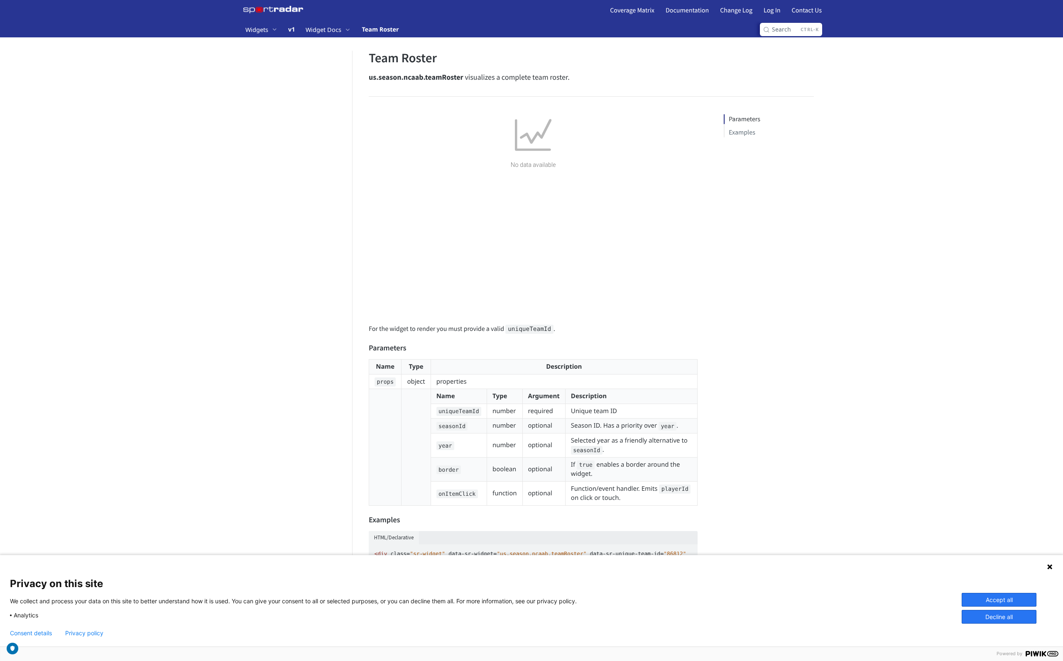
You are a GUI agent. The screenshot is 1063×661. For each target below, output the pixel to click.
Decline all (999, 616)
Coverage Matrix (632, 10)
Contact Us (807, 10)
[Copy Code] (687, 551)
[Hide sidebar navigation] (350, 321)
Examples (742, 132)
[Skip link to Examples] (363, 520)
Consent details (31, 633)
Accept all (999, 599)
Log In (772, 10)
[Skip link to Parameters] (363, 348)
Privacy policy (84, 633)
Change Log (736, 10)
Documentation (687, 10)
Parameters (744, 119)
